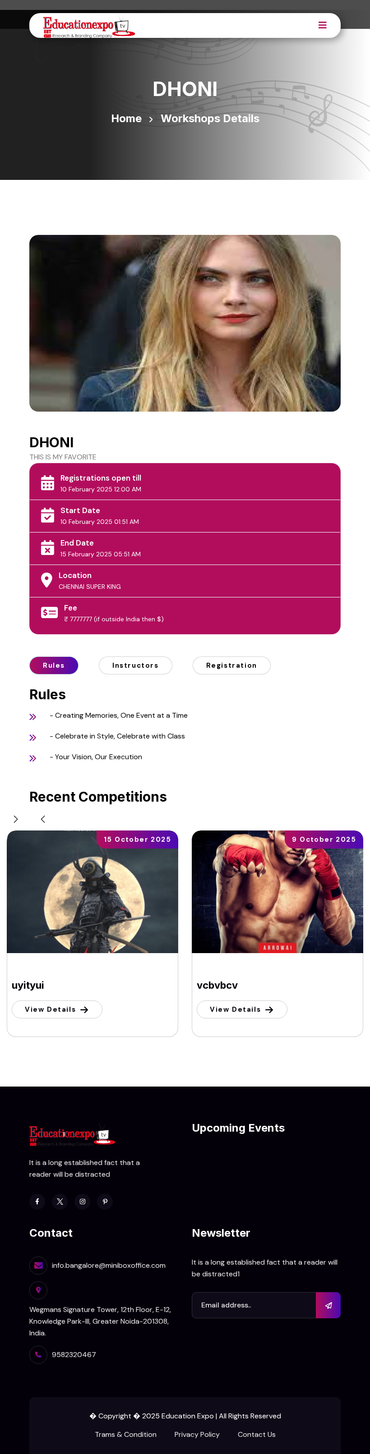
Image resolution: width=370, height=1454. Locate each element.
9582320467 (74, 1354)
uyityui (28, 985)
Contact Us (257, 1434)
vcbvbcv (217, 985)
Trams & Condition (126, 1434)
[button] (43, 819)
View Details (50, 1009)
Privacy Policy (197, 1434)
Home (126, 118)
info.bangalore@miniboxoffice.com (109, 1265)
